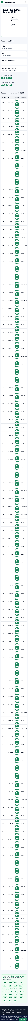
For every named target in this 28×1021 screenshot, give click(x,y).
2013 (10, 988)
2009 (10, 991)
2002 (5, 997)
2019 (21, 982)
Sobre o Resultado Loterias (8, 1012)
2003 (21, 994)
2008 (15, 991)
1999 (21, 997)
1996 (15, 1001)
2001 (10, 997)
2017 (10, 985)
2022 (10, 982)
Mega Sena (14, 20)
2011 (20, 988)
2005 (10, 994)
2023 (5, 982)
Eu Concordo (22, 1019)
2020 (15, 982)
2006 (5, 994)
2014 (5, 988)
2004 (15, 994)
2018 (5, 985)
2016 (15, 985)
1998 (5, 1001)
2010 (5, 991)
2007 (21, 991)
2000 (15, 997)
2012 (15, 988)
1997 (10, 1001)
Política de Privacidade (14, 1019)
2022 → (14, 24)
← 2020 (14, 17)
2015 (20, 985)
